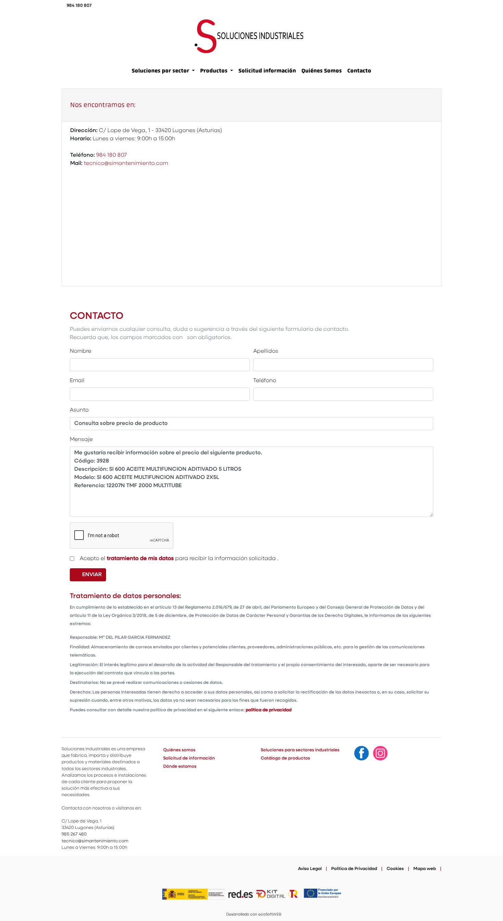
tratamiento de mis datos (140, 558)
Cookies (395, 869)
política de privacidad (269, 710)
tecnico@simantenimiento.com (126, 163)
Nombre (82, 351)
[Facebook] (361, 753)
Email (79, 381)
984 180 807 (79, 5)
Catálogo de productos (285, 758)
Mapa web (424, 869)
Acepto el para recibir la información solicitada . (178, 558)
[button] (163, 71)
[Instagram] (380, 753)
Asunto (81, 410)
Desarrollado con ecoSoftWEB (253, 915)
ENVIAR (93, 575)
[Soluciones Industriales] (248, 36)
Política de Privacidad (354, 869)
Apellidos (265, 351)
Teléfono (266, 381)
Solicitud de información (189, 758)
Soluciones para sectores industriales (300, 750)
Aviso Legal (310, 869)
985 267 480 (74, 834)
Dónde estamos (179, 766)
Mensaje (83, 439)
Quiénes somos (179, 750)
